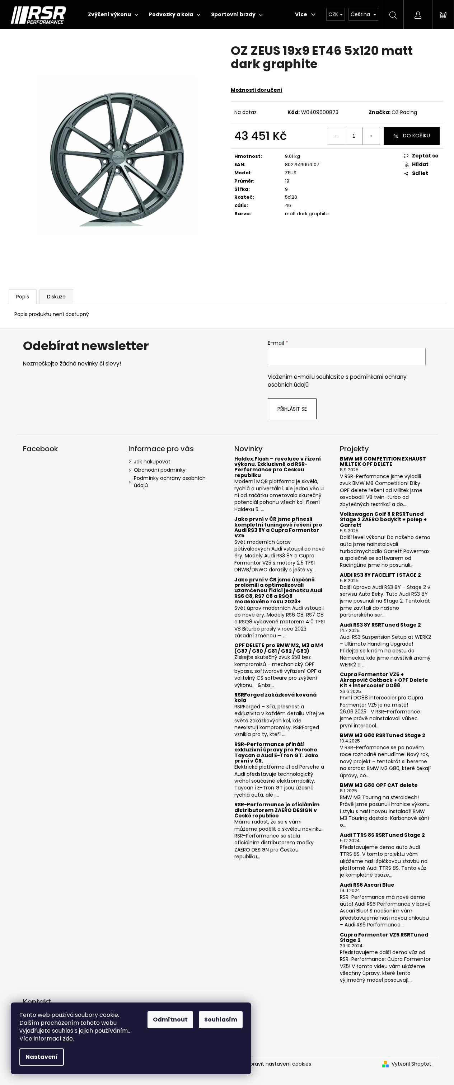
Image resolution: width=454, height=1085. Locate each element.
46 (288, 205)
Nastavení (41, 1057)
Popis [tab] (22, 296)
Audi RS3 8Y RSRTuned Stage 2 (380, 625)
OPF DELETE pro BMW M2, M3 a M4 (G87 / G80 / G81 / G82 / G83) (278, 648)
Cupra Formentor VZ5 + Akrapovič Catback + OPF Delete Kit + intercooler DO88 (384, 680)
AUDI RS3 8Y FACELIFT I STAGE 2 (380, 575)
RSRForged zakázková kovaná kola (275, 697)
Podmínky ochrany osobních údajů (170, 482)
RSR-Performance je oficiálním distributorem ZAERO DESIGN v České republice (276, 810)
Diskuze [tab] (56, 296)
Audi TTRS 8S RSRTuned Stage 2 (382, 835)
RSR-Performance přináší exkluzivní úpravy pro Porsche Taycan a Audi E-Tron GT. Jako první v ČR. (276, 753)
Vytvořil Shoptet (411, 1064)
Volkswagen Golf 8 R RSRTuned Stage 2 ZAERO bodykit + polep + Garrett (383, 519)
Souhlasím (220, 1019)
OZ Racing (404, 112)
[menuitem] (113, 14)
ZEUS (290, 172)
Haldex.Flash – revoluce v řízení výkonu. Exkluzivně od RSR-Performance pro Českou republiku (277, 467)
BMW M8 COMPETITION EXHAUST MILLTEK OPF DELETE (383, 461)
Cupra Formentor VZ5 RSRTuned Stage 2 (384, 937)
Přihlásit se (292, 408)
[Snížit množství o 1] (336, 136)
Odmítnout (170, 1019)
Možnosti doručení (256, 90)
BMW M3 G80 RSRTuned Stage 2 (382, 735)
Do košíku (416, 135)
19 (287, 181)
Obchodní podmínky (160, 469)
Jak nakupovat (152, 461)
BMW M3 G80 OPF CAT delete (379, 785)
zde (68, 1038)
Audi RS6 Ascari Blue (367, 885)
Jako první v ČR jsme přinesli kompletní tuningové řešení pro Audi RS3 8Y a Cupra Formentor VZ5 (278, 527)
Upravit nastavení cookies (279, 1063)
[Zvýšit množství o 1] (371, 136)
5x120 (291, 197)
